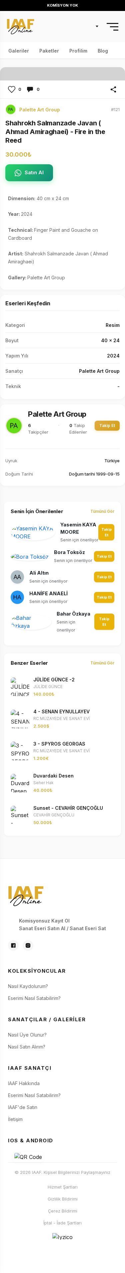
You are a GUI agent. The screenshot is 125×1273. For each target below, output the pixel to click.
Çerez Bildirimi (62, 1210)
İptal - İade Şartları (62, 1222)
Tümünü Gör (102, 511)
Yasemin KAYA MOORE (78, 528)
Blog (103, 50)
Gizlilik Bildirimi (63, 1199)
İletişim (15, 1119)
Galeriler (18, 50)
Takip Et (107, 425)
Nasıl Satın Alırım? (26, 1047)
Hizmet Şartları (63, 1187)
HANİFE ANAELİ (48, 593)
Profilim (78, 50)
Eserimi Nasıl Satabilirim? (34, 998)
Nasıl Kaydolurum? (28, 986)
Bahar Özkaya (73, 614)
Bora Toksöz (69, 552)
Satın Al (34, 172)
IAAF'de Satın (22, 1107)
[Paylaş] (113, 89)
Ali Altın (39, 573)
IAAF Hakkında (24, 1083)
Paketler (49, 50)
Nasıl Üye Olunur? (27, 1035)
